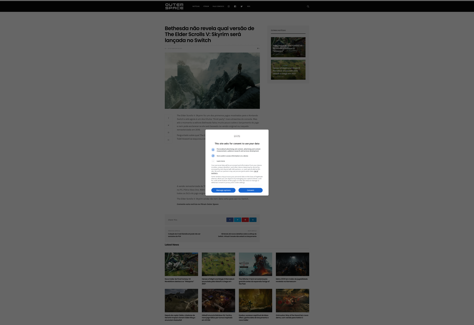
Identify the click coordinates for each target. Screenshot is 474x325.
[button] (237, 161)
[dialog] (237, 163)
